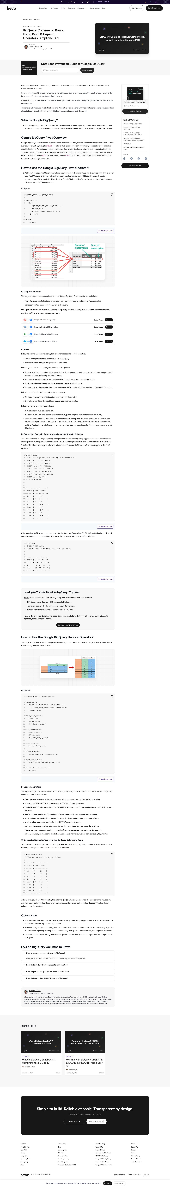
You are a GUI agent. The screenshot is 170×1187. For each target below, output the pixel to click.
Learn (30, 19)
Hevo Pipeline (25, 1147)
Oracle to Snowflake (102, 1162)
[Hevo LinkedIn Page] (145, 1174)
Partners (133, 1153)
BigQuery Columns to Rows (88, 920)
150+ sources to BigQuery (60, 602)
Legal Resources (136, 1162)
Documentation (63, 1156)
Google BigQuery (28, 100)
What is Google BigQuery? (132, 124)
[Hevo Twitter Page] (148, 1174)
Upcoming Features (27, 1159)
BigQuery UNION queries (57, 934)
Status (22, 1165)
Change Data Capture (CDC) (67, 1165)
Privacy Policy (135, 1156)
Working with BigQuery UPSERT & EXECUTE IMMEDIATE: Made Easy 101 (84, 1062)
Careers (133, 1150)
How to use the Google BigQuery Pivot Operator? (132, 134)
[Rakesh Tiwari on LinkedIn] (41, 47)
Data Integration (63, 1162)
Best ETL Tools (100, 1150)
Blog (59, 1147)
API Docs (61, 1153)
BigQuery (26, 1056)
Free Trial (24, 1150)
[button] (68, 955)
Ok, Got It (107, 1183)
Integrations (24, 1156)
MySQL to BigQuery (102, 1156)
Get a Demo (98, 320)
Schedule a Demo (154, 8)
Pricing (23, 1153)
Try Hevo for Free (135, 166)
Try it (107, 320)
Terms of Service (136, 1159)
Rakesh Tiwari (34, 47)
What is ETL (99, 1147)
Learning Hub (62, 1150)
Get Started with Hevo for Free (68, 625)
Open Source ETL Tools (103, 1153)
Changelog (24, 1162)
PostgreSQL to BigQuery (103, 1159)
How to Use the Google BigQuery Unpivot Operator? (133, 139)
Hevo (26, 597)
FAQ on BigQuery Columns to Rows (134, 148)
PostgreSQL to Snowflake (104, 1165)
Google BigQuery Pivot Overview (131, 128)
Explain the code (106, 230)
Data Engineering (63, 1159)
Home (25, 19)
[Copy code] (112, 194)
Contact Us (134, 1147)
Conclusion (127, 144)
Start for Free (137, 8)
